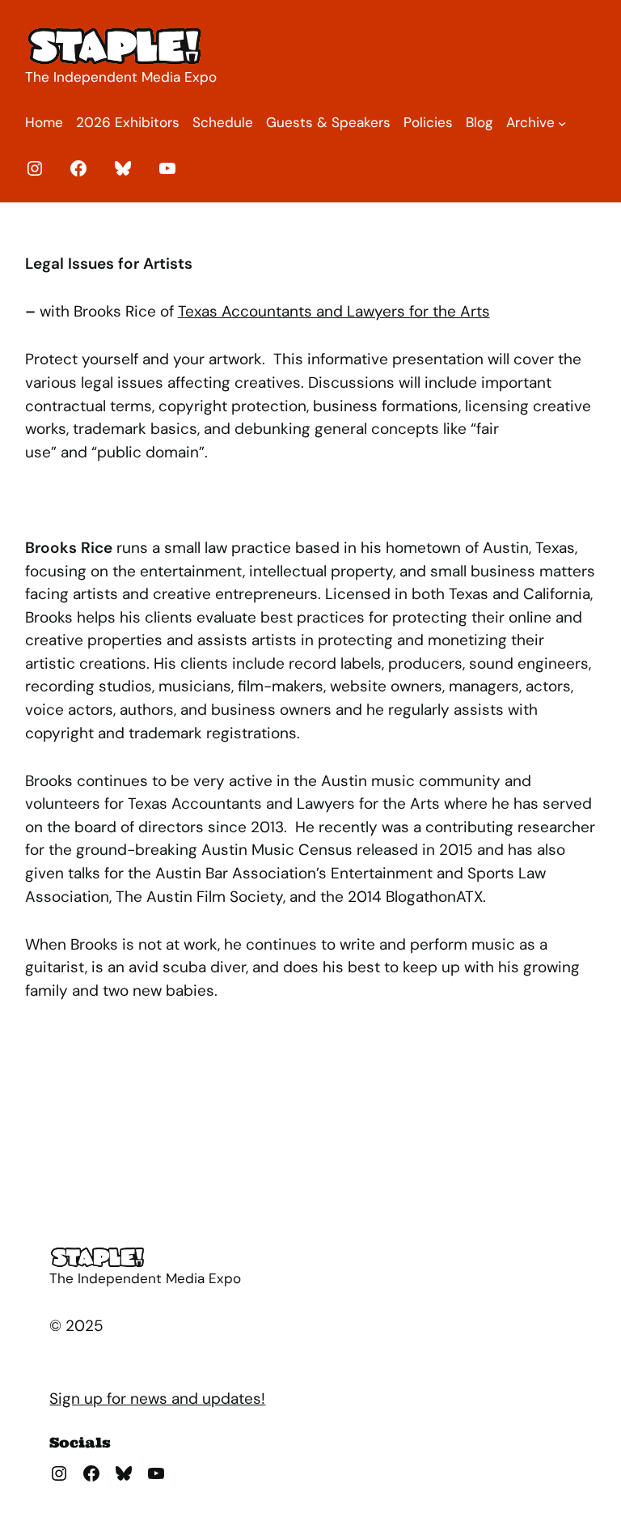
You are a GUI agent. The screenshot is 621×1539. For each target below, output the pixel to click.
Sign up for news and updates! (157, 1398)
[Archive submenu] (562, 123)
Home (44, 122)
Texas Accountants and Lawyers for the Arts (334, 311)
